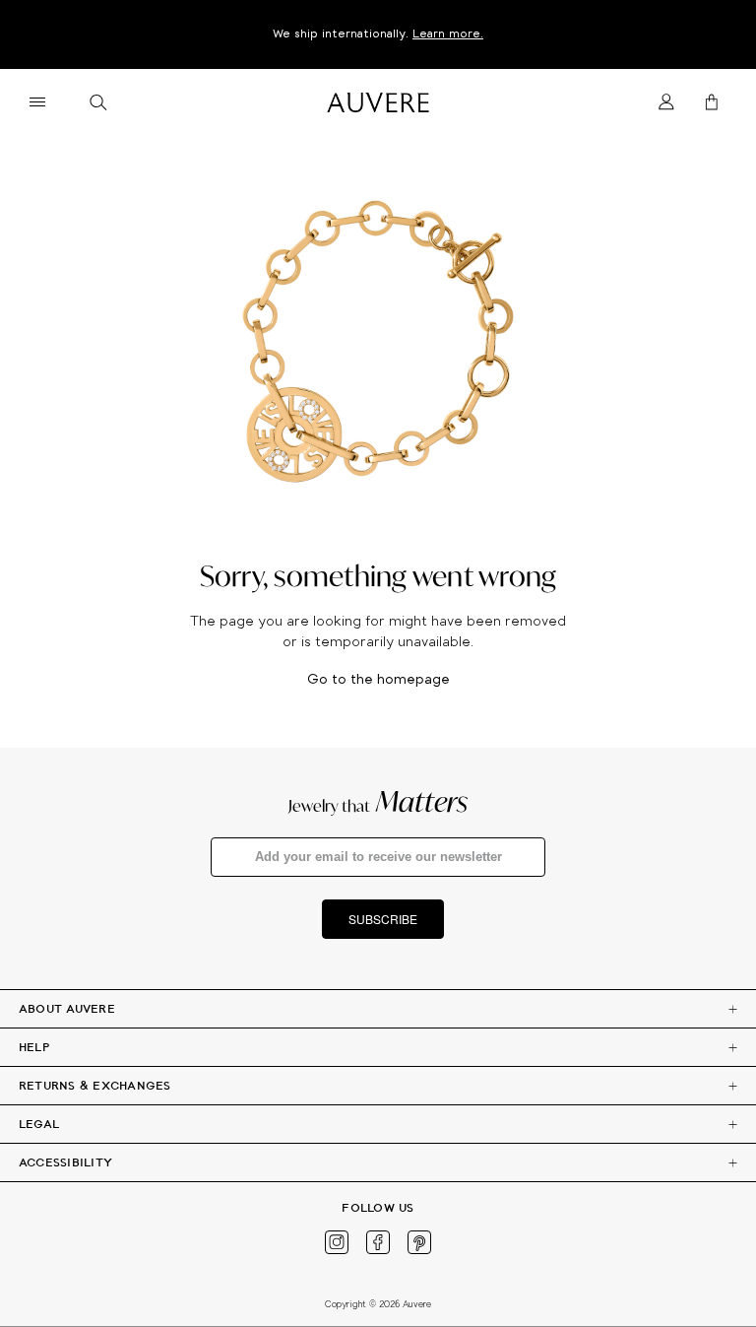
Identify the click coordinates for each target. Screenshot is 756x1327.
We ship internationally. (378, 34)
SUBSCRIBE (382, 918)
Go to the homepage (378, 680)
